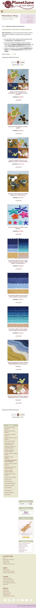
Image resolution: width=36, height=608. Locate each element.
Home (4, 558)
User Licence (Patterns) (8, 571)
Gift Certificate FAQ (23, 550)
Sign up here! (30, 20)
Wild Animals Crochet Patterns (10, 431)
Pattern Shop (6, 569)
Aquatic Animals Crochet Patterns (11, 438)
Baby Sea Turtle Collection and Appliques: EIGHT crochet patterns (18, 160)
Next (22, 62)
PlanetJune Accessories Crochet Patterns (10, 467)
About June (5, 590)
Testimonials (6, 591)
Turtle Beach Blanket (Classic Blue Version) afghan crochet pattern (18, 296)
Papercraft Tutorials (9, 485)
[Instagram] (18, 600)
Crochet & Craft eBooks (10, 477)
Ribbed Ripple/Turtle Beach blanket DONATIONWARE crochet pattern (18, 363)
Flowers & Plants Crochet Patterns (11, 454)
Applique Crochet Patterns (9, 457)
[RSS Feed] (9, 600)
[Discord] (31, 600)
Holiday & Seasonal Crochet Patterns (9, 450)
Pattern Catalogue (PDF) (9, 572)
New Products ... (9, 490)
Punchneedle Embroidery (9, 583)
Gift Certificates (8, 481)
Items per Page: (16, 64)
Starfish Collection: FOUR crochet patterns (18, 228)
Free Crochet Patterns (8, 580)
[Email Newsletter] (5, 600)
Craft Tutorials (8, 487)
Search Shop (25, 508)
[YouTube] (22, 600)
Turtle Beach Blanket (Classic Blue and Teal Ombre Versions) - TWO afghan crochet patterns (18, 262)
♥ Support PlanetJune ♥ (8, 564)
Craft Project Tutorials (8, 581)
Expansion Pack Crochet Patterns (11, 464)
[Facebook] (13, 600)
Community (6, 561)
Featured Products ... (10, 492)
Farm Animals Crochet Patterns (10, 435)
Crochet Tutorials (7, 578)
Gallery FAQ (21, 551)
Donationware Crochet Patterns (10, 474)
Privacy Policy (6, 594)
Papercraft (5, 584)
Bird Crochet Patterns (10, 441)
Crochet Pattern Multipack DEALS (9, 471)
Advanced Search (26, 514)
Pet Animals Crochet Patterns (10, 428)
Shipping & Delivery (23, 544)
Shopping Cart (29, 22)
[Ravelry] (26, 600)
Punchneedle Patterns (10, 483)
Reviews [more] (26, 518)
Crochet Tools (8, 479)
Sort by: (4, 54)
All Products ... (8, 494)
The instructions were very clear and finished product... (25, 534)
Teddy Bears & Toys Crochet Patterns (10, 444)
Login (28, 16)
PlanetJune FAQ (7, 593)
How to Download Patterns (24, 543)
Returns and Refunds (23, 546)
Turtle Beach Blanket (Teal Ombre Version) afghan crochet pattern (18, 329)
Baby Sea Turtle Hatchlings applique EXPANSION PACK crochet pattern (18, 396)
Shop (3, 26)
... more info (18, 100)
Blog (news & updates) (8, 559)
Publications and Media (9, 596)
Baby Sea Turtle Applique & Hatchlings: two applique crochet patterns (18, 93)
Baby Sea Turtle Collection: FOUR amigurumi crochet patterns (18, 194)
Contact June (22, 548)
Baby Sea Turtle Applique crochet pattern (18, 127)
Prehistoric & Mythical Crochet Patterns (10, 447)
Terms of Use (22, 547)
